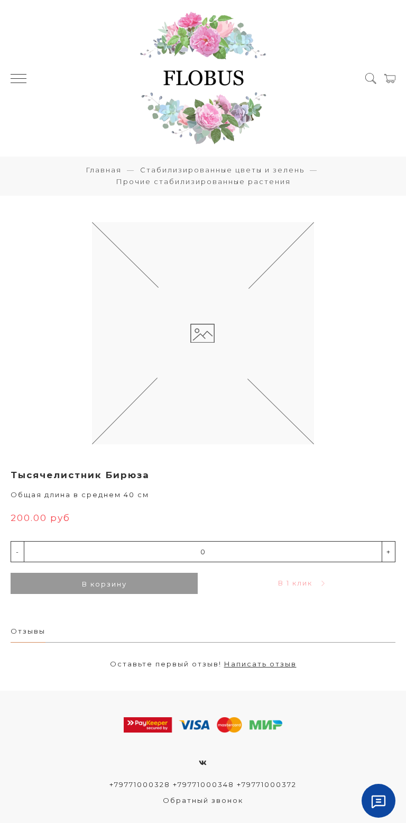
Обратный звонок (203, 800)
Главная (104, 170)
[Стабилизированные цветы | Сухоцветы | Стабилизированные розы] (203, 78)
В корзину (104, 584)
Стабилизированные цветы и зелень (222, 170)
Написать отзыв (260, 664)
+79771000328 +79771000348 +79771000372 (203, 784)
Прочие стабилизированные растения (203, 181)
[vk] (203, 762)
